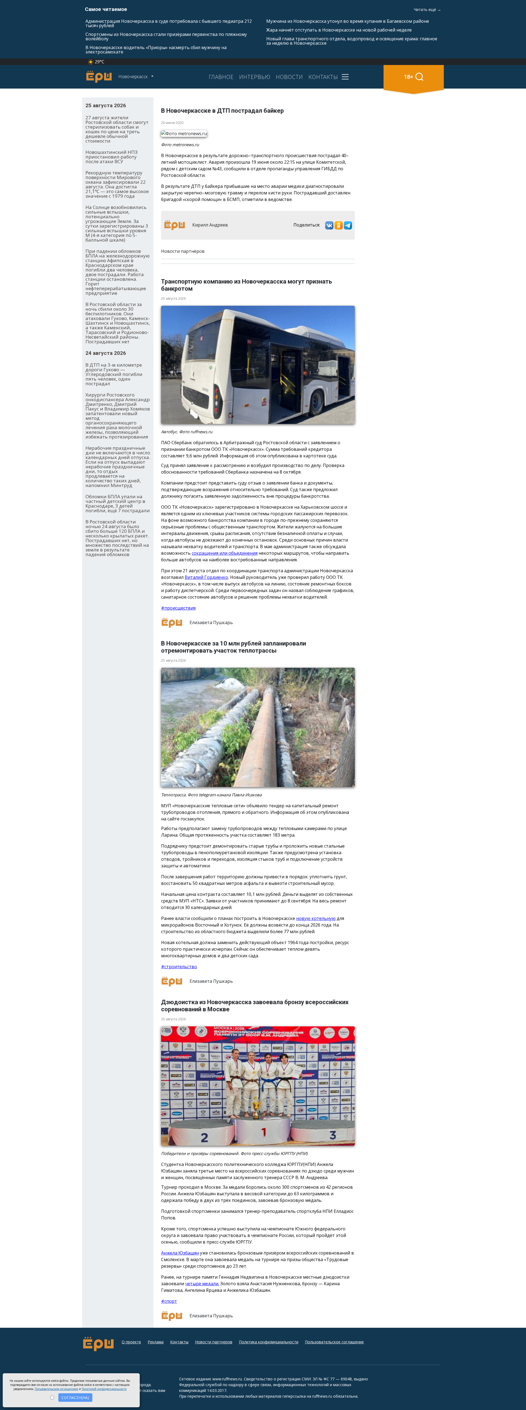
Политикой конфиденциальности (104, 1389)
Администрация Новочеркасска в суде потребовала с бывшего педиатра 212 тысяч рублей (168, 23)
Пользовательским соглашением (56, 1389)
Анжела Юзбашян (180, 1253)
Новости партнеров (213, 1341)
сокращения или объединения (225, 553)
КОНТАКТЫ (323, 77)
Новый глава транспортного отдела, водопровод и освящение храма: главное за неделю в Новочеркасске (351, 41)
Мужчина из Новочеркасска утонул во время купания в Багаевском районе (347, 21)
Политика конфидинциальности (268, 1341)
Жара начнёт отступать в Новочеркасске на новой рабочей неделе (339, 30)
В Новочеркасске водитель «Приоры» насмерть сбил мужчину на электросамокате (156, 49)
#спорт (169, 1301)
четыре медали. (202, 1284)
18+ (408, 76)
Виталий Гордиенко (206, 577)
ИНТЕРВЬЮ (254, 77)
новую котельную (316, 918)
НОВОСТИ (289, 77)
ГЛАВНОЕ (221, 77)
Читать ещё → (427, 9)
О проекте (131, 1341)
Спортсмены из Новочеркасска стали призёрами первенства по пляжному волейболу (166, 36)
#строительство (179, 967)
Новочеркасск (133, 76)
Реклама (156, 1341)
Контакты (179, 1341)
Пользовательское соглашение (334, 1341)
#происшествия (178, 608)
